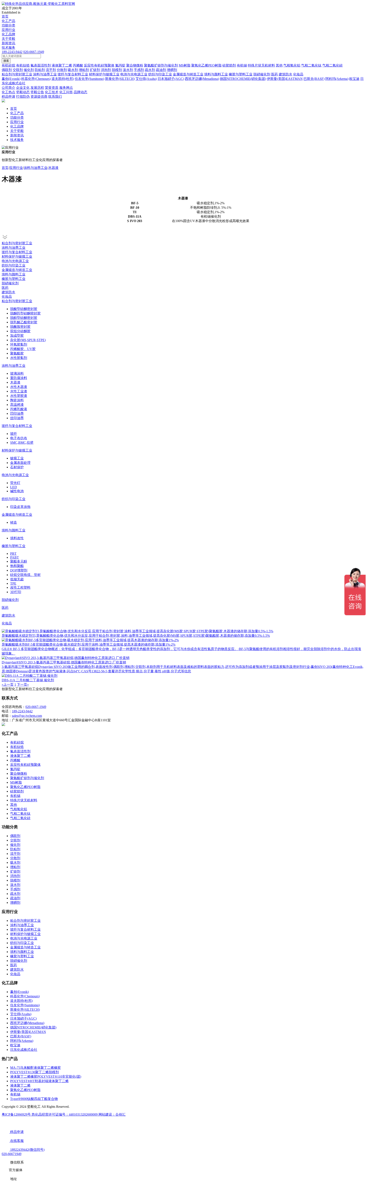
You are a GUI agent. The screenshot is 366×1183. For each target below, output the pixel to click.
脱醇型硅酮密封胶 (23, 318)
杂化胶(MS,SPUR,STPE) (28, 340)
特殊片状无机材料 (23, 800)
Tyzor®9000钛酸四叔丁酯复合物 (34, 1099)
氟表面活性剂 (20, 751)
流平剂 (15, 853)
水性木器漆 (18, 387)
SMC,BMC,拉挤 (21, 442)
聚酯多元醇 (18, 561)
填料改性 (17, 538)
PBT (13, 553)
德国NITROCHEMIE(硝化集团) (33, 1027)
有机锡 (15, 796)
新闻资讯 (8, 43)
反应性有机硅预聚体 (25, 764)
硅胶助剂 (17, 791)
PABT (14, 557)
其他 (13, 804)
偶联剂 (15, 836)
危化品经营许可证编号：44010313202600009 (65, 1114)
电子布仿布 (18, 438)
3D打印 (15, 592)
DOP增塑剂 (18, 570)
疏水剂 (15, 893)
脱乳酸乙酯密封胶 (23, 322)
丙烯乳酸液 (18, 409)
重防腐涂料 (18, 378)
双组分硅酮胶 (20, 331)
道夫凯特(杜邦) (21, 1000)
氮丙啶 (15, 769)
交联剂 (15, 840)
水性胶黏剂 (18, 358)
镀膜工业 (17, 458)
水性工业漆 (18, 391)
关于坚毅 (8, 38)
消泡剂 (15, 876)
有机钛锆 (17, 747)
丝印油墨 (17, 418)
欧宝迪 (15, 1045)
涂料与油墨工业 (35, 168)
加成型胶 (17, 335)
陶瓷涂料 (17, 400)
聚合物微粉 (18, 773)
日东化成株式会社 (23, 1049)
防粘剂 (15, 849)
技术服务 (8, 47)
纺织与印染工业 (13, 265)
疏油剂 (15, 898)
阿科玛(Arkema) (21, 1041)
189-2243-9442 (12, 52)
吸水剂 (15, 862)
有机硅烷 (17, 742)
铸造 (13, 522)
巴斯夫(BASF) (20, 1036)
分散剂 (15, 858)
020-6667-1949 (33, 52)
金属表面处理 (20, 462)
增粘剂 (15, 867)
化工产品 (8, 21)
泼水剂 (15, 885)
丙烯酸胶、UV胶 (23, 349)
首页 (5, 16)
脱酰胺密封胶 (20, 326)
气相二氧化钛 (20, 813)
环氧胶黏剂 (18, 344)
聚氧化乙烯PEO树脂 (25, 787)
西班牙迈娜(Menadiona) (27, 1023)
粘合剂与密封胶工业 (17, 243)
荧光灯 (15, 483)
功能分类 (8, 25)
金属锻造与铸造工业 (17, 270)
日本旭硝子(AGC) (23, 1018)
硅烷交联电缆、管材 (25, 575)
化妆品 (7, 296)
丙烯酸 (15, 760)
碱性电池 (17, 491)
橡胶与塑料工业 (13, 279)
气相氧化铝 (18, 809)
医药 (5, 287)
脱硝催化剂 (10, 283)
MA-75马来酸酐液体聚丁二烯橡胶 (35, 1067)
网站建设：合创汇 (112, 1114)
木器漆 (53, 168)
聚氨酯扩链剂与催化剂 (27, 778)
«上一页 (8, 684)
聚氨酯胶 (17, 353)
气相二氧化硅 (20, 818)
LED (13, 487)
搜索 (6, 60)
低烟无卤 (17, 579)
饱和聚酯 (17, 566)
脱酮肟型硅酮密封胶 (25, 313)
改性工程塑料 (20, 587)
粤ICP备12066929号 (17, 1114)
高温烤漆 (17, 404)
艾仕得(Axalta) (20, 1014)
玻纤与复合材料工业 (17, 252)
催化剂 (15, 845)
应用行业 (8, 30)
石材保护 (17, 467)
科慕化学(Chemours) (25, 996)
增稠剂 (15, 902)
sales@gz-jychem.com (27, 715)
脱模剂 (15, 880)
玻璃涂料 (17, 373)
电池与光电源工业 (15, 261)
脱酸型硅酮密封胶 (23, 309)
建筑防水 (8, 292)
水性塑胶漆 (18, 396)
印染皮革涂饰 (20, 507)
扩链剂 (15, 871)
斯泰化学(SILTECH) (25, 1009)
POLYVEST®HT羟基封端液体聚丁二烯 (39, 1081)
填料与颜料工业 (13, 274)
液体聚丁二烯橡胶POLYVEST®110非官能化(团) (45, 1076)
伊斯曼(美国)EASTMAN (28, 1032)
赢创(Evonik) (19, 992)
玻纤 (13, 433)
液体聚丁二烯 (20, 756)
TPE (13, 583)
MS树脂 (16, 782)
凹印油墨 (17, 413)
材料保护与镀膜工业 (17, 256)
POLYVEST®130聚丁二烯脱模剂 (34, 1072)
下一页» (23, 684)
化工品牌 (8, 34)
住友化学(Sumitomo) (25, 1005)
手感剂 (15, 889)
